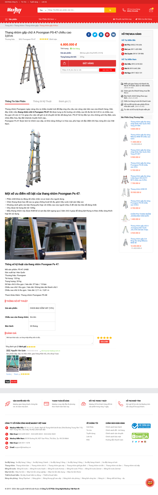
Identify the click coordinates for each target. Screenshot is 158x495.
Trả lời (8, 374)
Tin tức (89, 430)
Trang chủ (9, 25)
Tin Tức (23, 2)
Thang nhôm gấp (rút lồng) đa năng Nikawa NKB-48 (139, 241)
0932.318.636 (133, 45)
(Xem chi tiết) (128, 88)
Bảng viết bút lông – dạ (116, 478)
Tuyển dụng (34, 2)
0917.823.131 (133, 73)
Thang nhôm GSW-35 (139, 189)
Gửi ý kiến (104, 342)
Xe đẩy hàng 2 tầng (57, 462)
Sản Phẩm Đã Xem (46, 19)
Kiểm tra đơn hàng (144, 19)
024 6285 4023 (37, 434)
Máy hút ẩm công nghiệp (36, 472)
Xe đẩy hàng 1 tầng (23, 462)
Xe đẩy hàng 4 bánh (92, 462)
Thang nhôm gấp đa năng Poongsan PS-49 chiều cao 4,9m (140, 165)
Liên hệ (44, 2)
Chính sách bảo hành (114, 427)
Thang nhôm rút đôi (96, 465)
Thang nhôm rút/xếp (132, 465)
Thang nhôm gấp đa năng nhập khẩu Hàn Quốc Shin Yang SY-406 (140, 124)
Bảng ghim (36, 478)
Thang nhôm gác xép (56, 465)
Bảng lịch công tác (89, 478)
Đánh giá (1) (65, 101)
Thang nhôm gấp (31, 25)
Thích (16, 374)
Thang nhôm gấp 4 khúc (49, 25)
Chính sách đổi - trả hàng (115, 430)
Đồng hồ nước (22, 469)
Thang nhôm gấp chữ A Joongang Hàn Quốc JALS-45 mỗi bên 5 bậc (139, 228)
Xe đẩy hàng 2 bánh (40, 462)
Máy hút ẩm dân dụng (56, 472)
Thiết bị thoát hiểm (50, 475)
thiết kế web (29, 489)
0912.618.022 (133, 64)
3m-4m (14, 382)
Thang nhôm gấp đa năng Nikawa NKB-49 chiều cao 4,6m (140, 137)
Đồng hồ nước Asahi (38, 469)
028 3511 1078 (24, 443)
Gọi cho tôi (107, 70)
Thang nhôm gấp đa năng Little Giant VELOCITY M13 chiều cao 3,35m (140, 178)
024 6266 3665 (50, 434)
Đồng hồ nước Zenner (93, 469)
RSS (87, 440)
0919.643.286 (132, 68)
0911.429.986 (133, 49)
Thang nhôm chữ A (38, 465)
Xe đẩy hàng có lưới (109, 462)
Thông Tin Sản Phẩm (15, 101)
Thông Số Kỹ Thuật (42, 101)
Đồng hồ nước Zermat (112, 469)
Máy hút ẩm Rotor (74, 472)
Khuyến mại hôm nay (123, 19)
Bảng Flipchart (24, 478)
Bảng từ (101, 478)
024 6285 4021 (24, 434)
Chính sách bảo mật (113, 437)
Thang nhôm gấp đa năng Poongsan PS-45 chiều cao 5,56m (140, 203)
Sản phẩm (12, 19)
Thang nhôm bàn (22, 465)
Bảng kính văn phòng (71, 478)
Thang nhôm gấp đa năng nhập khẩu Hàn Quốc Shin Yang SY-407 (140, 152)
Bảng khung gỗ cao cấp (52, 478)
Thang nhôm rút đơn (114, 465)
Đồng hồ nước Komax (56, 469)
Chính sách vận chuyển (114, 433)
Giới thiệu (90, 427)
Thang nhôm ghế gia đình (76, 465)
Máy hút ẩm (20, 472)
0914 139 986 (134, 54)
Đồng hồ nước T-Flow (75, 469)
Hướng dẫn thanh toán (114, 440)
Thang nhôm (19, 25)
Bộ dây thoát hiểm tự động (30, 475)
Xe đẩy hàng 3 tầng (75, 462)
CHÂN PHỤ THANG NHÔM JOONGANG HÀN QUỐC (141, 215)
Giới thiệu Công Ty (11, 2)
